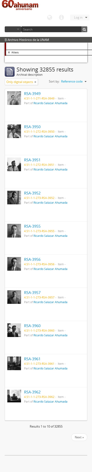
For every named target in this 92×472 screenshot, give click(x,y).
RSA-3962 (32, 392)
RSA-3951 (32, 160)
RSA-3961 (32, 358)
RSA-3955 (32, 226)
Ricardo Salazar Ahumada (50, 103)
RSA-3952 (32, 193)
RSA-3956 (32, 259)
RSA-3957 (32, 292)
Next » (79, 437)
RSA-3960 (32, 325)
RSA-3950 (32, 126)
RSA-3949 (32, 93)
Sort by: (54, 81)
